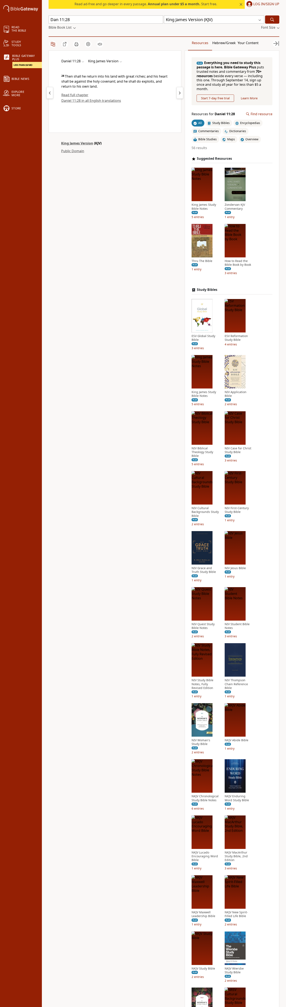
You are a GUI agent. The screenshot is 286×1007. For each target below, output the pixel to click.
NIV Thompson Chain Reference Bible (236, 684)
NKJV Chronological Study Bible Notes (205, 798)
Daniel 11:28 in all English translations (91, 100)
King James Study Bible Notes (204, 206)
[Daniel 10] (49, 93)
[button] (262, 4)
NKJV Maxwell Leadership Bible (203, 914)
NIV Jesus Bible (235, 568)
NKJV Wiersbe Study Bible (234, 970)
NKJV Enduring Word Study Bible (237, 798)
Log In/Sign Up (266, 4)
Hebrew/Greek (224, 43)
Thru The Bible (202, 261)
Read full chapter (74, 95)
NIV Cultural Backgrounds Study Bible (205, 512)
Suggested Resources (214, 158)
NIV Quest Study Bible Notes (203, 626)
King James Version (77, 143)
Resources (200, 43)
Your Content (248, 43)
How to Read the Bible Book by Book (238, 263)
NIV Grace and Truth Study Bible (204, 570)
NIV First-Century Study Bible (237, 510)
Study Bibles (207, 290)
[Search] (272, 19)
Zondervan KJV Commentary (235, 206)
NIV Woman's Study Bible (201, 742)
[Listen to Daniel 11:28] (100, 44)
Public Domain (72, 151)
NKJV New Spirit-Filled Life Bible (236, 914)
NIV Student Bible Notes (237, 626)
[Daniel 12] (179, 93)
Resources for (213, 114)
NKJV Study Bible (203, 968)
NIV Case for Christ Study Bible (238, 450)
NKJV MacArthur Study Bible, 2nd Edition (236, 856)
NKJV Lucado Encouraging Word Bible (205, 856)
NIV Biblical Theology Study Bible (202, 452)
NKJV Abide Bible (236, 740)
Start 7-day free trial (215, 98)
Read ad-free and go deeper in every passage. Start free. (146, 4)
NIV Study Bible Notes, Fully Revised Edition (202, 684)
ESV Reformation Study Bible (236, 338)
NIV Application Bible (235, 394)
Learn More (249, 98)
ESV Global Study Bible (203, 338)
